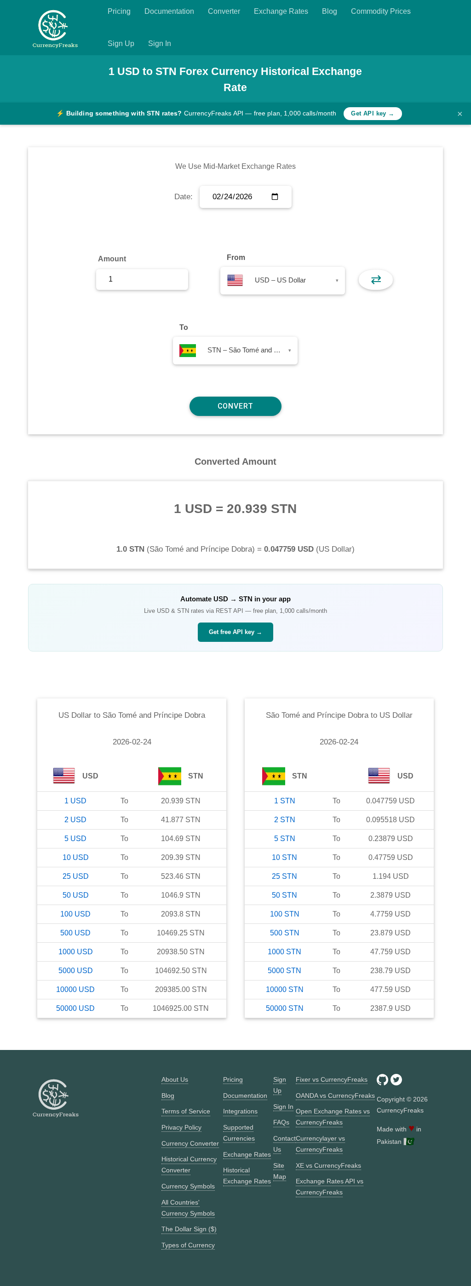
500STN (284, 933)
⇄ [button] (376, 279)
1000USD (75, 952)
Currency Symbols (188, 1186)
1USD (75, 801)
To (183, 327)
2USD (75, 820)
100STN (284, 914)
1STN (284, 801)
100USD (75, 914)
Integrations (240, 1111)
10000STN (285, 989)
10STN (284, 857)
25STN (284, 876)
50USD (76, 895)
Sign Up (121, 43)
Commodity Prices (381, 11)
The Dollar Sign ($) (189, 1229)
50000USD (75, 1008)
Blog (329, 11)
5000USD (75, 971)
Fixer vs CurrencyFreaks (332, 1079)
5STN (284, 838)
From (236, 257)
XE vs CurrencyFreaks (328, 1165)
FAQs (281, 1122)
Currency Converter (190, 1143)
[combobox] (282, 280)
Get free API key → (235, 632)
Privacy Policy (181, 1127)
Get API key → (372, 113)
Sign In (159, 43)
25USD (76, 876)
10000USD (75, 989)
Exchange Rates (281, 11)
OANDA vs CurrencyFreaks (335, 1095)
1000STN (284, 952)
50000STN (285, 1008)
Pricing (119, 11)
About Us (174, 1079)
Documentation (169, 11)
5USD (75, 838)
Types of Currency (188, 1245)
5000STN (284, 971)
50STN (284, 895)
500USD (75, 933)
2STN (284, 820)
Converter (224, 11)
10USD (76, 857)
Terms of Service (185, 1111)
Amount (112, 259)
